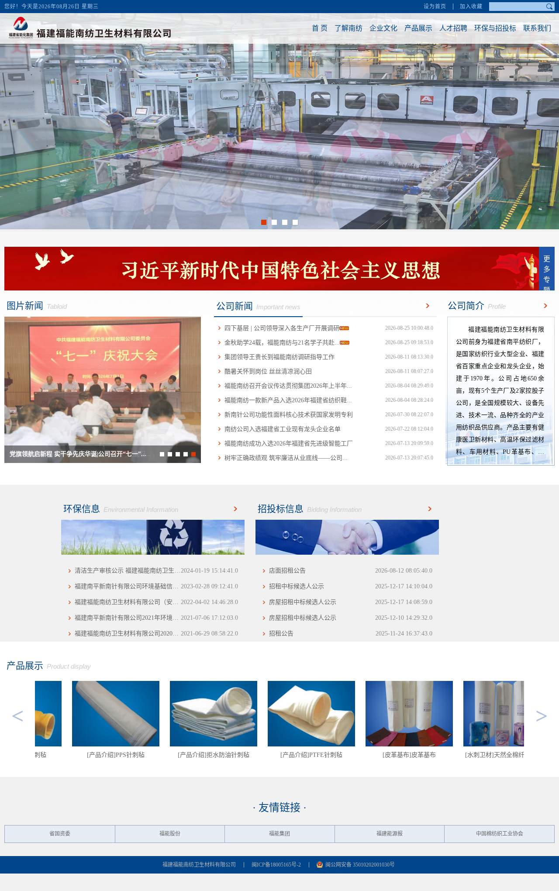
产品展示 (418, 28)
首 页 (320, 28)
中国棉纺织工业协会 (499, 834)
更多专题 (546, 272)
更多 (426, 306)
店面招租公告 (350, 570)
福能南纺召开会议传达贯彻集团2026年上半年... (328, 386)
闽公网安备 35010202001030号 (360, 865)
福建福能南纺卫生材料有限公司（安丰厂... (156, 602)
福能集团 (279, 834)
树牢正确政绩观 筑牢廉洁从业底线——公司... (328, 458)
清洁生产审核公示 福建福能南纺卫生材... (156, 570)
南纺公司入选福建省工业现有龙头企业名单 (328, 429)
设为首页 (435, 6)
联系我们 (537, 28)
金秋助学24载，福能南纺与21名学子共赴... (328, 342)
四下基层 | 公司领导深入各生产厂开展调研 (328, 328)
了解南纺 (348, 28)
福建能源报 (389, 834)
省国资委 (59, 834)
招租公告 (350, 633)
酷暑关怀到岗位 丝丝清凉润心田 (328, 371)
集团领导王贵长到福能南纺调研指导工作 (328, 357)
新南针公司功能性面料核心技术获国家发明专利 (328, 414)
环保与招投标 (495, 28)
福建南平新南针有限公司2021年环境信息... (156, 618)
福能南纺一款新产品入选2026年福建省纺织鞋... (328, 400)
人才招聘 (453, 28)
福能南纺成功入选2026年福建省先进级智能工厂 (328, 443)
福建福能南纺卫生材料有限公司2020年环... (156, 633)
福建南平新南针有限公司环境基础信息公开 (156, 586)
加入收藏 (471, 6)
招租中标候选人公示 (350, 586)
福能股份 (169, 834)
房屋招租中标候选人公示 (350, 602)
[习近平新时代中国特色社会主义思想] (279, 268)
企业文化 (383, 28)
